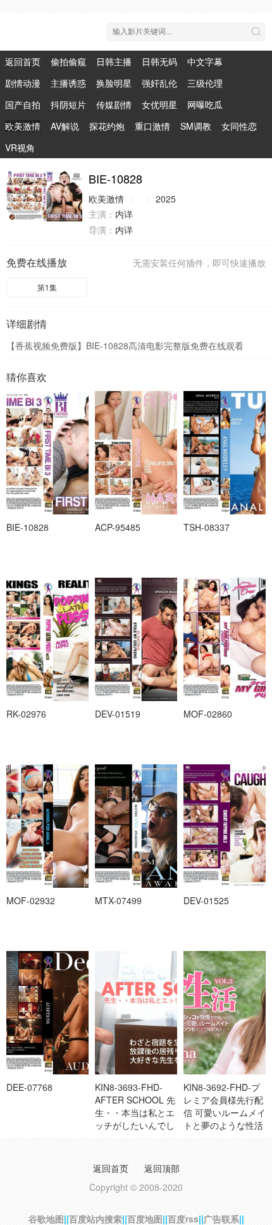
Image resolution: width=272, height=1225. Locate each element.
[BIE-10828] (44, 196)
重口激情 (152, 126)
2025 (166, 198)
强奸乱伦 (159, 83)
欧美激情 (22, 126)
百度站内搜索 (95, 1218)
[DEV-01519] (136, 639)
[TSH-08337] (224, 452)
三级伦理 (205, 83)
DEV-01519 (117, 713)
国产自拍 (22, 104)
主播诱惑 (68, 83)
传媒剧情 (114, 104)
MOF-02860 (207, 713)
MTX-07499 (118, 900)
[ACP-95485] (136, 452)
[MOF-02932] (47, 826)
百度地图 (145, 1218)
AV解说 (65, 126)
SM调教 (195, 126)
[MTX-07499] (136, 826)
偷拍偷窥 (68, 61)
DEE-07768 (29, 1087)
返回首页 (22, 61)
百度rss (183, 1218)
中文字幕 (205, 61)
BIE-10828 (27, 527)
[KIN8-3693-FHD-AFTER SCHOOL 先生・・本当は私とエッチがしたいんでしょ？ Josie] (136, 1012)
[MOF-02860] (224, 639)
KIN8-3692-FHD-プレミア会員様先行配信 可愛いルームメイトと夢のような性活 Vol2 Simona (224, 1112)
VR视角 (20, 147)
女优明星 (159, 104)
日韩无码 (159, 61)
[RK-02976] (47, 639)
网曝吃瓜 (205, 104)
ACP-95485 (117, 527)
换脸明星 (114, 83)
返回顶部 (162, 1168)
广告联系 (221, 1218)
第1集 (47, 287)
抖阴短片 (68, 104)
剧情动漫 (22, 83)
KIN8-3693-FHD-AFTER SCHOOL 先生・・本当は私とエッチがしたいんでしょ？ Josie (135, 1112)
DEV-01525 (206, 900)
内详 (124, 214)
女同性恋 (239, 126)
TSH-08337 (206, 527)
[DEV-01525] (224, 826)
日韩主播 (114, 61)
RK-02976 (26, 713)
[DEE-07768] (47, 1012)
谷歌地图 (46, 1218)
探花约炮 (107, 126)
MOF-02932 (30, 900)
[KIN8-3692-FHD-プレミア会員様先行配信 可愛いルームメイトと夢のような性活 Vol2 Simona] (224, 1012)
